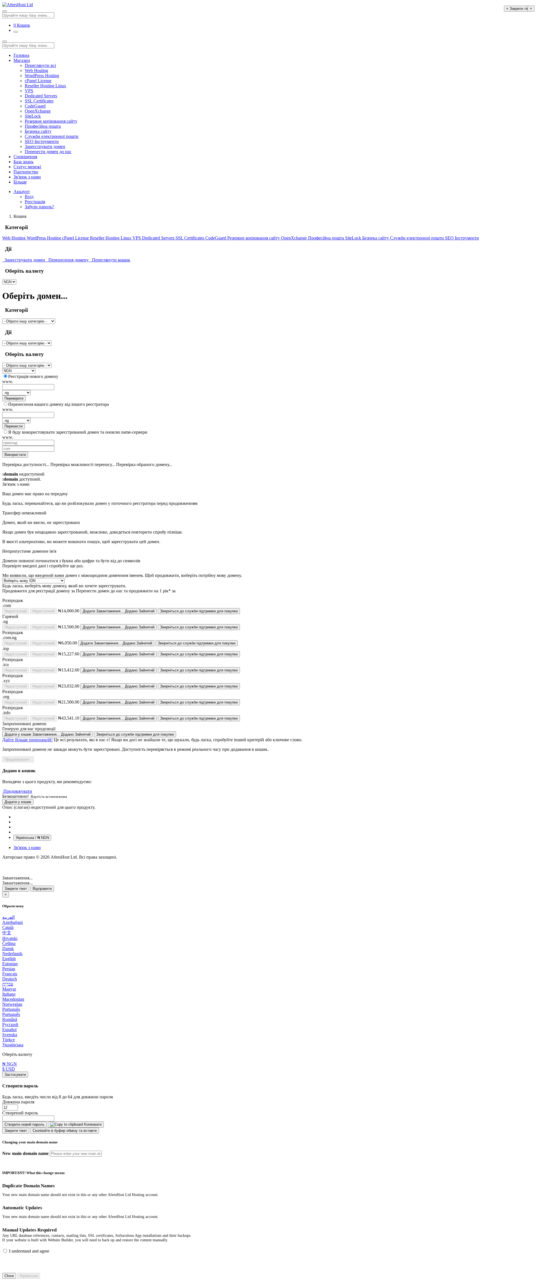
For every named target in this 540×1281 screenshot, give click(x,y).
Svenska (9, 1034)
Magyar (9, 989)
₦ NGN (9, 1063)
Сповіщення (25, 156)
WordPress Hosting (42, 75)
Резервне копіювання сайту (51, 121)
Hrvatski (9, 938)
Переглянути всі (40, 65)
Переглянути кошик (110, 259)
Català (8, 927)
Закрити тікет (15, 888)
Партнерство (26, 171)
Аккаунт (22, 191)
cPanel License (38, 80)
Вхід (29, 196)
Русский (10, 1024)
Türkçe (8, 1039)
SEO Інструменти (42, 141)
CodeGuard (35, 106)
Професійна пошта (43, 126)
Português (11, 1009)
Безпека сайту (38, 131)
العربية (8, 917)
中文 (6, 932)
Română (9, 1019)
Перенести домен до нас (48, 151)
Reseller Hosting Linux (45, 85)
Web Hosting (36, 70)
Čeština (8, 943)
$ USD (8, 1069)
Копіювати (92, 1124)
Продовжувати (18, 759)
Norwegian (12, 1004)
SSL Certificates (39, 100)
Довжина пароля (18, 1101)
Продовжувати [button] (17, 791)
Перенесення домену (68, 259)
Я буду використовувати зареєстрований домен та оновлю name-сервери (77, 432)
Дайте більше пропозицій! (27, 739)
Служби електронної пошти (51, 136)
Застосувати (15, 1074)
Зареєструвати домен (45, 146)
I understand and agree (29, 1251)
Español (9, 1029)
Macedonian (13, 999)
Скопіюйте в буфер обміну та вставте (65, 1130)
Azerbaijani (12, 922)
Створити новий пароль (24, 1124)
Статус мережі (27, 166)
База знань (23, 161)
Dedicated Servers (41, 95)
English (9, 958)
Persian (8, 968)
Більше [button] (20, 182)
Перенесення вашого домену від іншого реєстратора (58, 404)
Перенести (13, 426)
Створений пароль (20, 1112)
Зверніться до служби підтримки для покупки (199, 611)
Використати (15, 455)
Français (9, 973)
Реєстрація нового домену (33, 376)
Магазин (22, 60)
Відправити (42, 888)
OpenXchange (38, 111)
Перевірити (13, 398)
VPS (29, 90)
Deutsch (9, 979)
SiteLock (33, 116)
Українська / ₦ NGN (32, 838)
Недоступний (15, 611)
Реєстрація (35, 201)
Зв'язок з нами (27, 176)
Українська (12, 1044)
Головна (21, 55)
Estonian (10, 963)
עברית (7, 984)
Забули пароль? (39, 206)
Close (9, 1276)
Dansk (8, 948)
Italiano (8, 994)
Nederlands (12, 953)
